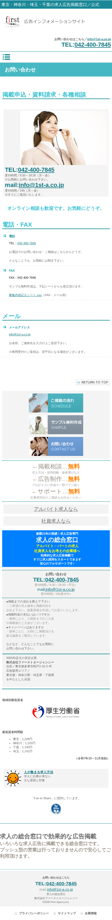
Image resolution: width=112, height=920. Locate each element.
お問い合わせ (56, 446)
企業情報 (91, 913)
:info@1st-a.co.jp (59, 589)
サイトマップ (67, 913)
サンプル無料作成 (56, 424)
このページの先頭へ (93, 382)
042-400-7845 (92, 44)
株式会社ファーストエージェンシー (56, 21)
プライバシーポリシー (34, 913)
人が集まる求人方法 (38, 772)
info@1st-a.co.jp (99, 39)
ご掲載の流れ (56, 403)
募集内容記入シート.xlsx (25, 295)
